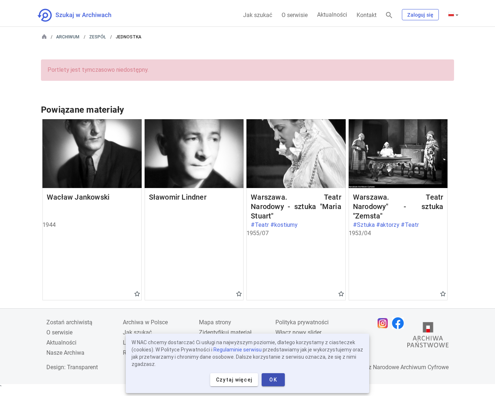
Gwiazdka (137, 293)
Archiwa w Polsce (145, 322)
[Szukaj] (389, 15)
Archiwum (67, 36)
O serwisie (295, 15)
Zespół (97, 36)
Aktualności (332, 14)
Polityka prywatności (302, 322)
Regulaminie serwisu (237, 350)
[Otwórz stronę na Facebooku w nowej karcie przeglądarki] (399, 323)
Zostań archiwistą (69, 322)
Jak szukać (257, 15)
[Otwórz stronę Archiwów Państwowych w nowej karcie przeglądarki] (428, 336)
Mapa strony (215, 322)
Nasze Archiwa (65, 352)
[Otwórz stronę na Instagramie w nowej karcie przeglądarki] (384, 323)
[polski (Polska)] (453, 14)
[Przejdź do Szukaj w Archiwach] (81, 15)
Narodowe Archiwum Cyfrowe (411, 367)
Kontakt (367, 15)
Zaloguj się (420, 15)
